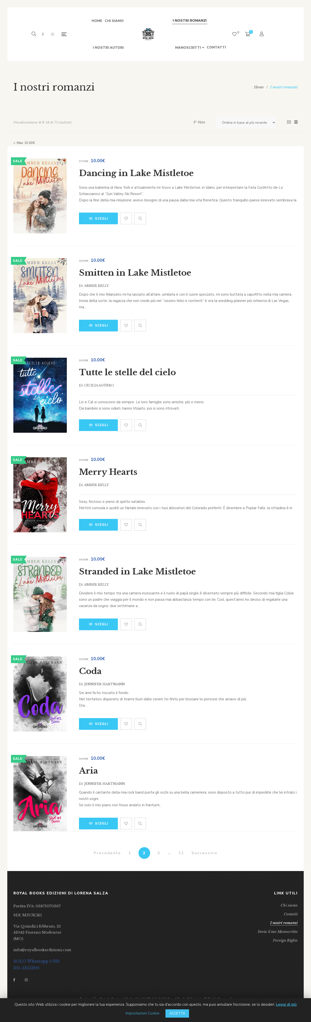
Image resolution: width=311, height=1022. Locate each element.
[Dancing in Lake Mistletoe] (40, 196)
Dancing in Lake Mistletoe (136, 173)
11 (181, 853)
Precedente (107, 853)
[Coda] (40, 693)
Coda (90, 671)
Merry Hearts (108, 472)
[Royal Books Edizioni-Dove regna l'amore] (148, 34)
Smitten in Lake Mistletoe (135, 273)
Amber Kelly (96, 286)
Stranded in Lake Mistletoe (137, 571)
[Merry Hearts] (40, 494)
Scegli (101, 218)
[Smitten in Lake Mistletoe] (40, 295)
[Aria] (40, 793)
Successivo (204, 853)
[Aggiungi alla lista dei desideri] (126, 218)
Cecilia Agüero (99, 385)
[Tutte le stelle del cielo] (40, 395)
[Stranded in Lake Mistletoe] (40, 594)
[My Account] (262, 34)
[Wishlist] (234, 34)
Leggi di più (286, 1004)
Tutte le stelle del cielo (127, 372)
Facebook (43, 34)
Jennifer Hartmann (104, 684)
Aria (88, 771)
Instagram (52, 34)
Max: (26, 143)
